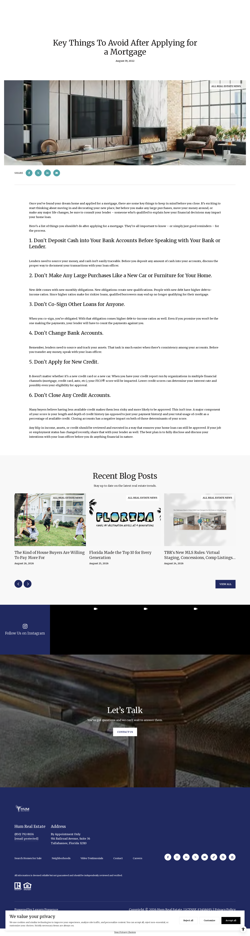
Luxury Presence (45, 910)
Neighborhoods (61, 858)
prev (18, 584)
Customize (209, 920)
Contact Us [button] (125, 731)
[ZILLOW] (232, 857)
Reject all (188, 920)
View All (225, 584)
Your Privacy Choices (125, 932)
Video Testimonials (92, 858)
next (27, 584)
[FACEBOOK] (167, 857)
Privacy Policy (225, 910)
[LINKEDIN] (186, 857)
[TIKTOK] (213, 857)
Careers (137, 858)
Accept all (231, 920)
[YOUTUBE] (204, 857)
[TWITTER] (195, 857)
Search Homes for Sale (27, 858)
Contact (118, 858)
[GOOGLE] (223, 857)
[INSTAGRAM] (177, 857)
